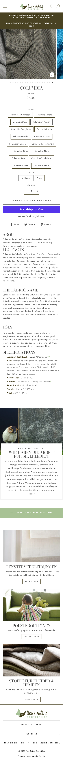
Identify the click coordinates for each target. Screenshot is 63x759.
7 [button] (25, 82)
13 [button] (40, 82)
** (48, 356)
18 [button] (52, 82)
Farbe (31, 109)
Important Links (31, 725)
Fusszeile (31, 734)
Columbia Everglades (21, 129)
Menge (31, 185)
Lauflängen (26, 178)
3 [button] (16, 82)
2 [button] (13, 82)
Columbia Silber (21, 150)
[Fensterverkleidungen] (31, 546)
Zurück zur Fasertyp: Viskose (34, 512)
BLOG (31, 26)
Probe (39, 178)
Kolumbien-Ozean (17, 143)
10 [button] (33, 82)
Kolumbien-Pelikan (41, 121)
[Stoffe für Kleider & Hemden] (31, 660)
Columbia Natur (42, 150)
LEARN (46, 23)
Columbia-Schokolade (41, 158)
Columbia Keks (21, 165)
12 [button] (38, 82)
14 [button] (42, 82)
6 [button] (23, 82)
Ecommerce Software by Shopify (31, 756)
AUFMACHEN (31, 581)
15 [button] (45, 82)
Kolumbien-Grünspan (20, 114)
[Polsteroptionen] (31, 605)
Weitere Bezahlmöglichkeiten (31, 216)
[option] (31, 21)
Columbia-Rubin (44, 129)
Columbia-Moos (20, 121)
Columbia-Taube (41, 165)
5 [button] (20, 82)
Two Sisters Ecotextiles (35, 751)
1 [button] (11, 82)
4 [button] (18, 82)
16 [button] (47, 82)
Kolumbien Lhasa (42, 136)
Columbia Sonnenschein (42, 143)
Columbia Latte (19, 158)
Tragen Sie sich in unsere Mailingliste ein (31, 743)
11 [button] (35, 82)
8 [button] (28, 82)
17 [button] (50, 82)
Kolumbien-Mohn (21, 136)
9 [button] (30, 82)
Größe (31, 172)
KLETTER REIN (31, 636)
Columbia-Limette (44, 114)
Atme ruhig (31, 699)
